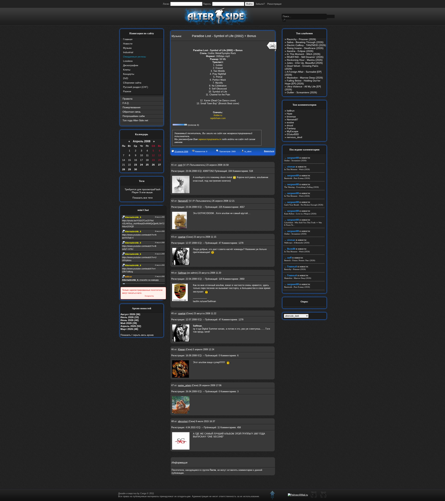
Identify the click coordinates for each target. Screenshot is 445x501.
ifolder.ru (218, 115)
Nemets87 (183, 201)
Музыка (127, 48)
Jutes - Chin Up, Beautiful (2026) (305, 62)
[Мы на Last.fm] (313, 497)
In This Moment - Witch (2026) (303, 54)
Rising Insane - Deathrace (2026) (305, 48)
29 (129, 169)
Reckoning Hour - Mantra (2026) (305, 60)
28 (123, 169)
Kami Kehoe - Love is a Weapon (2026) (300, 214)
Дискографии (130, 65)
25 (147, 164)
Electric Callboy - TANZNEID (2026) (306, 45)
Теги (141, 181)
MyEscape (292, 131)
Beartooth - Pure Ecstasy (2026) (297, 178)
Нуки (289, 113)
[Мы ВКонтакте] (323, 497)
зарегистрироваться (209, 139)
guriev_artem (184, 385)
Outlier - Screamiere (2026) (302, 92)
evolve (290, 122)
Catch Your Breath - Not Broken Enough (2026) (303, 205)
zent (180, 165)
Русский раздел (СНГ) (135, 87)
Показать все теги (142, 197)
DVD (125, 78)
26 (153, 164)
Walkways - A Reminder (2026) (296, 243)
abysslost (183, 421)
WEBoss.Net (159, 296)
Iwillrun (290, 110)
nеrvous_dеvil (294, 137)
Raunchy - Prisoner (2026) (301, 39)
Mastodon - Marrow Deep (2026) (305, 77)
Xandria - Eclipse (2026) (300, 51)
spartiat (181, 237)
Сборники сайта (132, 82)
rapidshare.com (218, 118)
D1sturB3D (293, 134)
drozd (290, 125)
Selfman (182, 273)
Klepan (181, 349)
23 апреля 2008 (181, 151)
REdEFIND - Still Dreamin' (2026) (305, 57)
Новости (127, 43)
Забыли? (260, 4)
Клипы (126, 69)
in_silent (248, 151)
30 (135, 169)
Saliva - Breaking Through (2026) (305, 42)
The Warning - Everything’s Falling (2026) (301, 187)
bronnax (291, 116)
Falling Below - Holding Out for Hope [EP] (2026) (302, 82)
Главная (127, 39)
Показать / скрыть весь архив (136, 335)
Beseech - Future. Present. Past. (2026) (299, 260)
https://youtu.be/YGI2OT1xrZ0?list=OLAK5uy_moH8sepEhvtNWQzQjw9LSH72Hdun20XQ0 (143, 223)
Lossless (128, 61)
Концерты (128, 74)
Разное (127, 91)
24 (141, 164)
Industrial (128, 52)
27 (159, 164)
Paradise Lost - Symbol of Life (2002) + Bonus (224, 36)
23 (135, 164)
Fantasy (291, 128)
